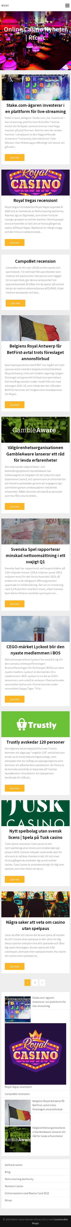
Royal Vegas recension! (35, 200)
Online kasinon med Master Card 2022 (27, 1193)
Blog (8, 1172)
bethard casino (13, 1165)
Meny (5, 5)
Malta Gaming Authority (19, 1179)
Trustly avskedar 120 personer (35, 742)
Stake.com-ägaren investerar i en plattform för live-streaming (49, 1002)
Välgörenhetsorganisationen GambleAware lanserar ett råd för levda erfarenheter (35, 454)
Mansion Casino (14, 1186)
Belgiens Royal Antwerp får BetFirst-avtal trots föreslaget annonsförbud (35, 352)
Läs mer (14, 157)
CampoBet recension (35, 261)
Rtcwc (8, 1200)
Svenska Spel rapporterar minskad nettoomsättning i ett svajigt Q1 (35, 555)
